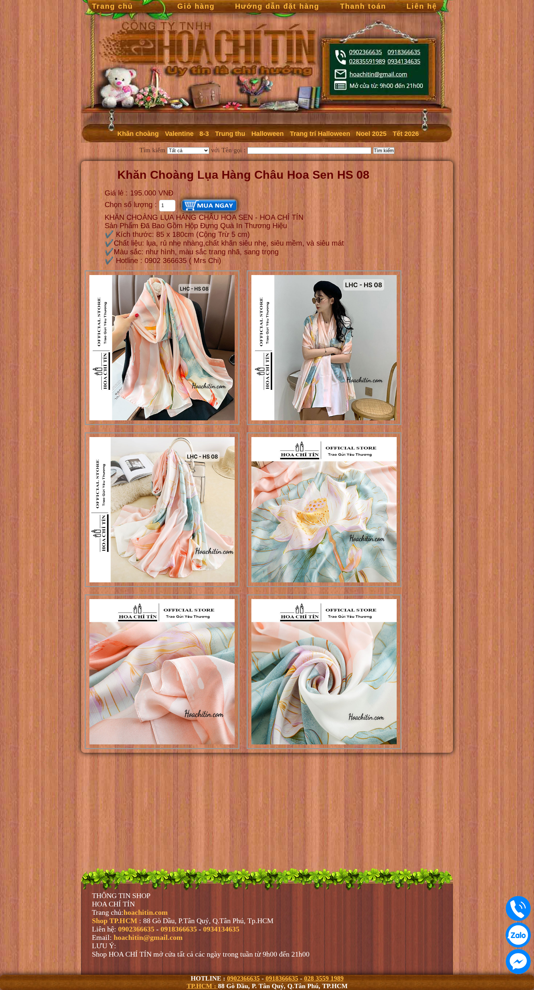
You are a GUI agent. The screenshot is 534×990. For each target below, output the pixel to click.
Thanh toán (363, 6)
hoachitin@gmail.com (148, 937)
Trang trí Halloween (320, 133)
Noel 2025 (371, 133)
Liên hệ (421, 6)
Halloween (267, 133)
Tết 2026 (406, 133)
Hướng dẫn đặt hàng (277, 6)
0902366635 (243, 978)
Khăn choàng (138, 133)
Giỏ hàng (196, 6)
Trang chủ (112, 6)
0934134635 (221, 929)
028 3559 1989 (324, 978)
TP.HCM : (202, 986)
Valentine (179, 133)
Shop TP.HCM (115, 921)
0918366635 (282, 978)
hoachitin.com (146, 912)
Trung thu (230, 133)
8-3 (204, 133)
